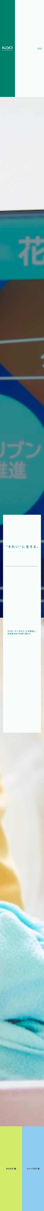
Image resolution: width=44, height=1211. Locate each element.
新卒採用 (9, 1168)
